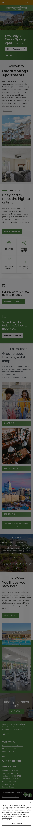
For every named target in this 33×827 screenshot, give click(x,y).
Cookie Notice (7, 820)
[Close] (31, 803)
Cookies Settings (16, 823)
